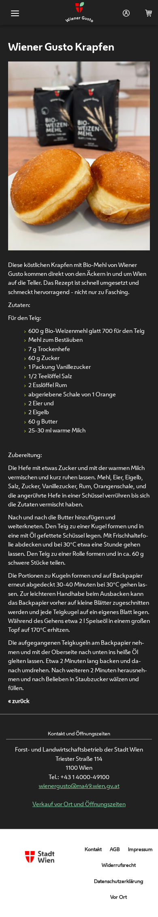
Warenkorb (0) (147, 13)
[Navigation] (15, 13)
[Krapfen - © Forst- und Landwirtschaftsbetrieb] (79, 247)
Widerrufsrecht (119, 865)
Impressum (140, 849)
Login (125, 13)
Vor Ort (118, 897)
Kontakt (93, 849)
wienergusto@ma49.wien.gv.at (79, 786)
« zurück (19, 701)
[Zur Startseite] (79, 12)
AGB (115, 849)
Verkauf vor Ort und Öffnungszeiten (79, 804)
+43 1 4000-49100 (84, 777)
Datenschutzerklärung (118, 881)
